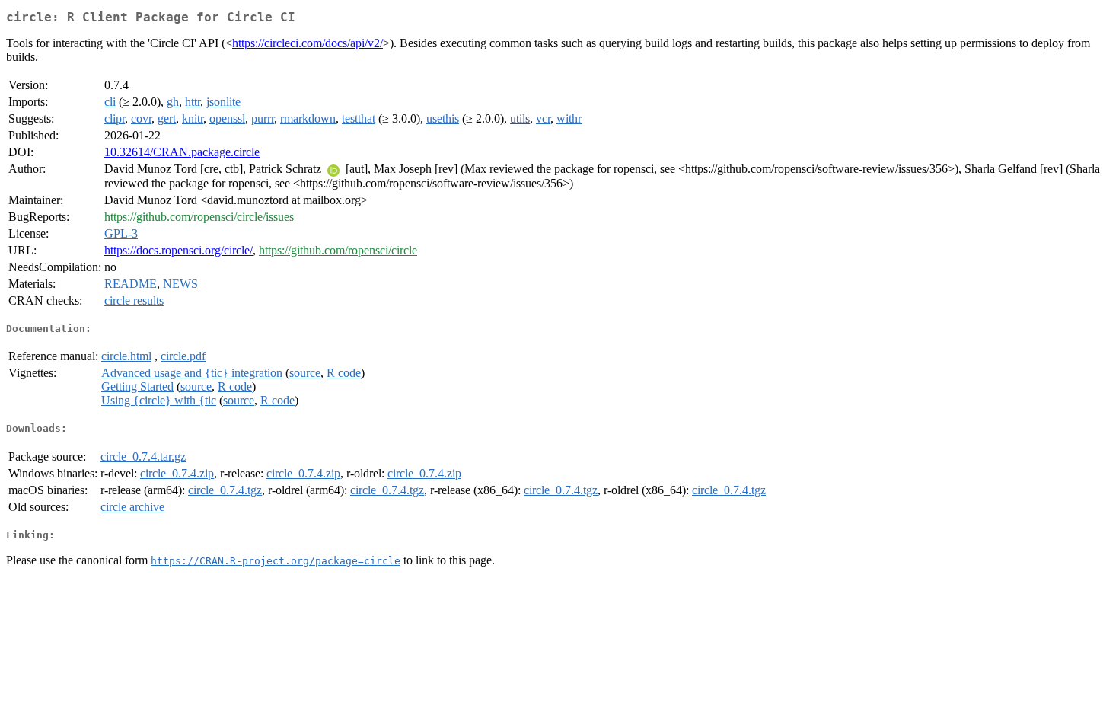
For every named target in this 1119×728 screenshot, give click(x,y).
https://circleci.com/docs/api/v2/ (307, 43)
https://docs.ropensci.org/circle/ (178, 250)
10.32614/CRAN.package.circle (182, 151)
